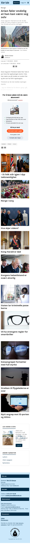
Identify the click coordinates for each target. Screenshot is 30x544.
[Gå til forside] (5, 2)
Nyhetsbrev (6, 463)
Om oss (3, 482)
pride (9, 144)
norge (4, 144)
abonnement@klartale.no (12, 507)
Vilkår (3, 518)
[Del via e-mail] (16, 66)
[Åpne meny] (28, 2)
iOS (17, 438)
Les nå (19, 445)
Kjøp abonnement (6, 503)
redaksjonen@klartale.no (13, 495)
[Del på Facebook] (13, 66)
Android (22, 438)
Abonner (16, 2)
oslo (14, 144)
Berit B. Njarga (11, 480)
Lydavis (5, 457)
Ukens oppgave (7, 460)
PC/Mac (20, 436)
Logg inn (23, 2)
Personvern (4, 520)
